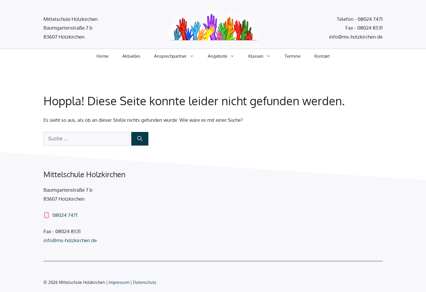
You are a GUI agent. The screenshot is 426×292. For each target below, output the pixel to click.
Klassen (255, 56)
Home (102, 56)
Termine (293, 56)
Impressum (119, 282)
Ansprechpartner (170, 56)
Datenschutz (144, 282)
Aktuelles (131, 56)
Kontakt (322, 56)
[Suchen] (139, 139)
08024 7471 (370, 19)
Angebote (217, 56)
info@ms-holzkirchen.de (356, 37)
